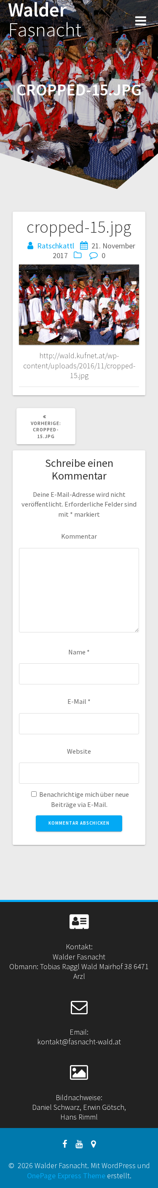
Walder (44, 20)
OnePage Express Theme (66, 1175)
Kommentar (79, 536)
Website (79, 751)
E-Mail (79, 701)
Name (79, 652)
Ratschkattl (55, 246)
